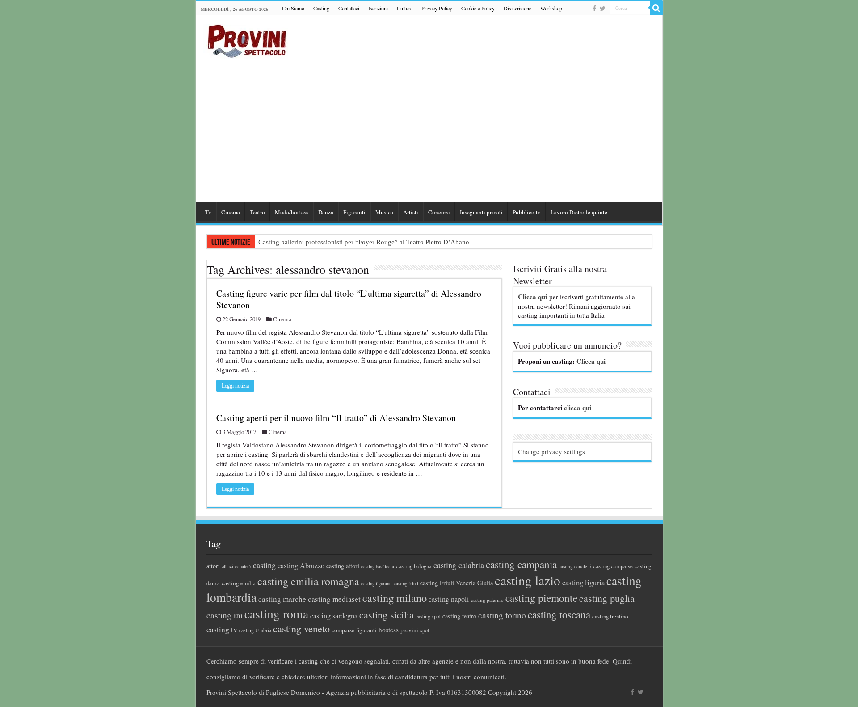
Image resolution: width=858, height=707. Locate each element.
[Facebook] (594, 8)
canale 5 (243, 566)
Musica (384, 212)
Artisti (410, 212)
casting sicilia (386, 614)
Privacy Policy (436, 8)
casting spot (428, 616)
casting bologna (414, 566)
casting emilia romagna (308, 581)
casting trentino (610, 616)
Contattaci (348, 8)
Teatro (257, 212)
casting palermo (487, 599)
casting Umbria (255, 630)
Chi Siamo (293, 8)
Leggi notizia (235, 386)
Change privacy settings (551, 451)
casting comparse (613, 566)
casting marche (282, 599)
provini (409, 630)
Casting (321, 8)
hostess (389, 629)
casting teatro (459, 616)
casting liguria (583, 582)
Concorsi (439, 212)
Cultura (404, 8)
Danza (325, 212)
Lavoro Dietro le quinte (579, 212)
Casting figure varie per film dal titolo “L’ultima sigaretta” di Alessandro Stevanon (348, 299)
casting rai (224, 615)
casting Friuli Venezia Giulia (456, 583)
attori (213, 566)
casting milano (394, 597)
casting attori (342, 566)
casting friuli (406, 583)
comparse (343, 630)
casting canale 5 (575, 566)
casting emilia (239, 583)
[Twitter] (602, 8)
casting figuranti (376, 583)
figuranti (366, 630)
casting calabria (458, 565)
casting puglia (607, 598)
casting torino (502, 615)
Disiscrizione (517, 8)
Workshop (551, 8)
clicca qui (577, 408)
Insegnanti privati (481, 212)
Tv (208, 212)
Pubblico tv (527, 212)
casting (264, 565)
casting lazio (527, 580)
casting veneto (301, 628)
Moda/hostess (291, 212)
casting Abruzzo (301, 566)
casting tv (221, 629)
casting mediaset (334, 599)
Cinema (230, 212)
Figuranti (354, 212)
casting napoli (449, 599)
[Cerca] (656, 8)
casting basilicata (377, 566)
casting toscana (559, 614)
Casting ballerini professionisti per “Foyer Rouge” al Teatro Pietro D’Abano (363, 242)
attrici (227, 566)
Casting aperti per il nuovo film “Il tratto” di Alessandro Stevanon (336, 418)
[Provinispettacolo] (245, 38)
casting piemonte (541, 598)
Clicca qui (532, 297)
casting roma (276, 613)
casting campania (521, 564)
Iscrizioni (378, 8)
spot (424, 630)
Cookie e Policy (478, 8)
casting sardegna (334, 616)
